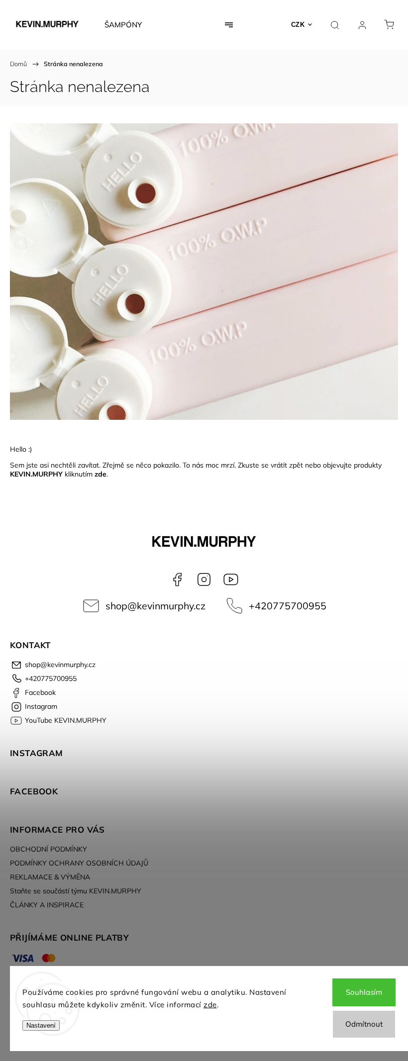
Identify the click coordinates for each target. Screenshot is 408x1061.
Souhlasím (364, 992)
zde (210, 1004)
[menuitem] (123, 25)
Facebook (177, 579)
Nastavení (41, 1025)
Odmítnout (364, 1024)
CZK (298, 24)
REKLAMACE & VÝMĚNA (50, 876)
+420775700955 (287, 605)
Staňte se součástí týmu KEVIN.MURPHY (75, 890)
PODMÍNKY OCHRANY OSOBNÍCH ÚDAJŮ (79, 863)
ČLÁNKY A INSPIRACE (47, 904)
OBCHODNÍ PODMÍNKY (48, 849)
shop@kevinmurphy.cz (155, 605)
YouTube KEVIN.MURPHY (230, 579)
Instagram (204, 579)
